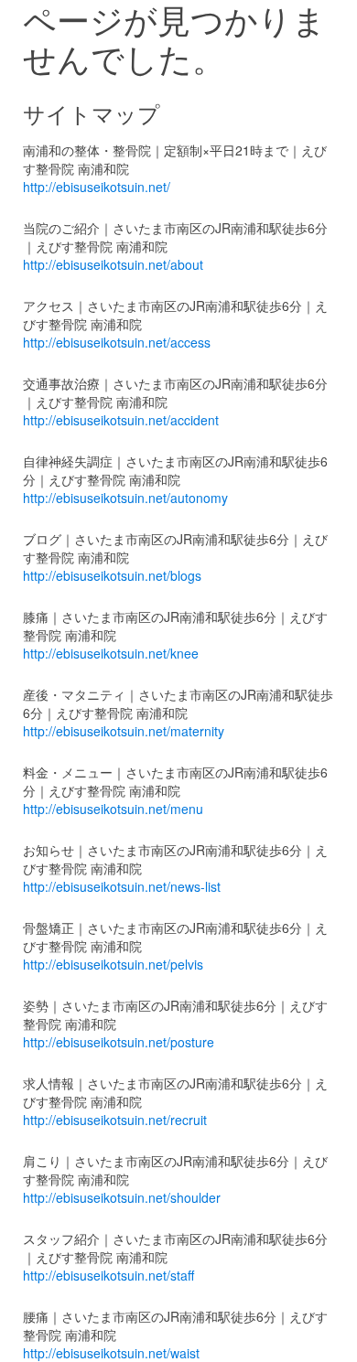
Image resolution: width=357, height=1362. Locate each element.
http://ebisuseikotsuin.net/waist (111, 1353)
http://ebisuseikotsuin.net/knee (111, 653)
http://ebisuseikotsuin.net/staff (108, 1275)
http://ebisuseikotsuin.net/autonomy (125, 497)
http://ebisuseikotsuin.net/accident (121, 420)
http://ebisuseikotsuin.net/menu (113, 808)
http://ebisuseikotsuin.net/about (113, 264)
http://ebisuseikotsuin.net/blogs (112, 575)
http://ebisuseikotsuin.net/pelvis (113, 964)
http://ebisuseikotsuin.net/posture (118, 1042)
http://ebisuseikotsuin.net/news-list (122, 886)
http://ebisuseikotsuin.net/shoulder (122, 1197)
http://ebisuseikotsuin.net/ (96, 186)
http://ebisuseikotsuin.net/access (117, 342)
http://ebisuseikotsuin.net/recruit (115, 1119)
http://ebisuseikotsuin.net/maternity (123, 731)
